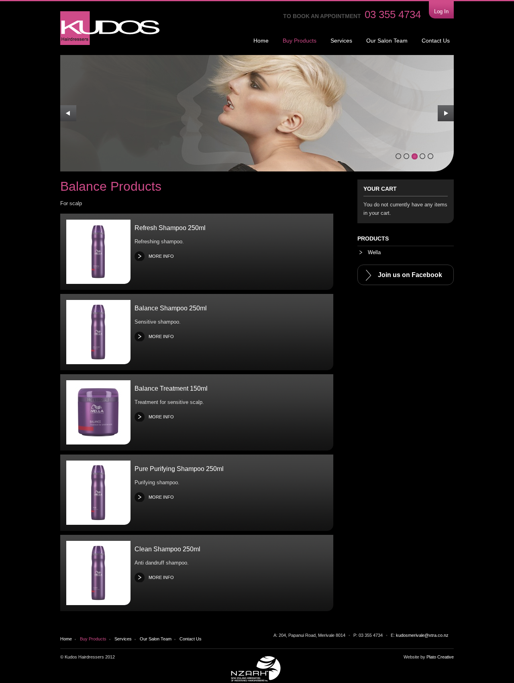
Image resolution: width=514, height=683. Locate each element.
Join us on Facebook (410, 274)
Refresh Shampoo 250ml (170, 227)
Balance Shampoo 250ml (171, 308)
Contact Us (436, 40)
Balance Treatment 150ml (171, 388)
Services (341, 40)
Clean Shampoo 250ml (167, 549)
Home (261, 40)
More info (161, 256)
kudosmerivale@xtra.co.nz (422, 635)
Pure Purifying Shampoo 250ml (179, 468)
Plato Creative (440, 656)
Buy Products (299, 40)
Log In (441, 11)
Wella (373, 252)
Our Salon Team (387, 40)
